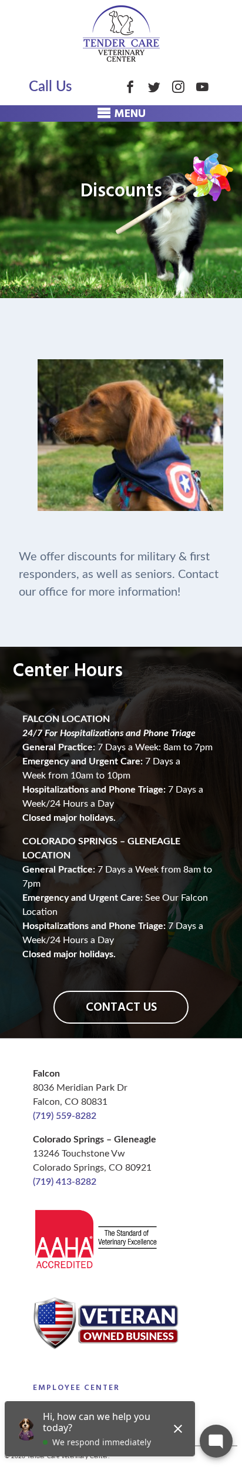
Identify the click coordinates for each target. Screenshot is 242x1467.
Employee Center (76, 1388)
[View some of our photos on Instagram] (178, 87)
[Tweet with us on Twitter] (154, 87)
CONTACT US (121, 1007)
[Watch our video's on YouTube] (202, 87)
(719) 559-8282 (64, 1116)
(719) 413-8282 (64, 1182)
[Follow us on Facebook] (130, 87)
